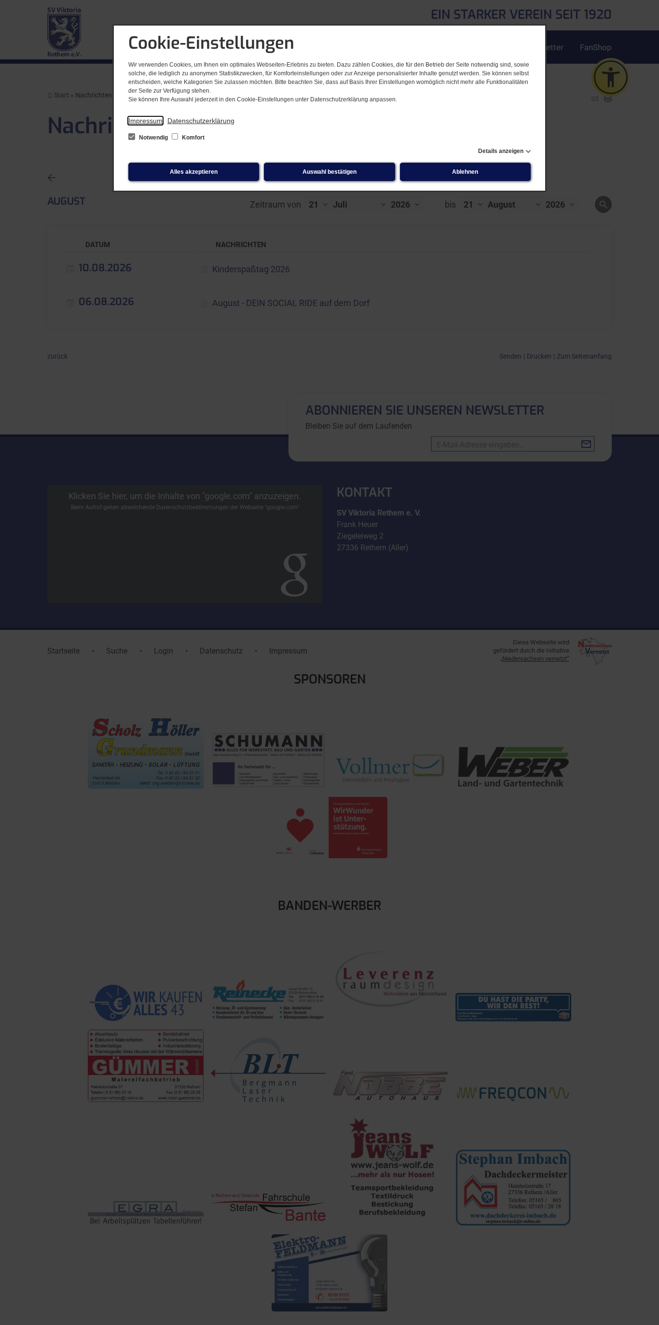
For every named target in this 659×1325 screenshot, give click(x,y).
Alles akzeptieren (194, 171)
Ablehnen (465, 171)
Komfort (192, 137)
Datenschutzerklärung (200, 121)
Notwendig (153, 137)
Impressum (145, 121)
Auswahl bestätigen (329, 171)
